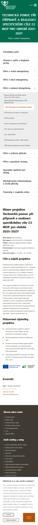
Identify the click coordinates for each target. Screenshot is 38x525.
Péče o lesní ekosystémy (15, 79)
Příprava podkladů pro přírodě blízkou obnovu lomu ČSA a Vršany (15, 96)
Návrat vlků (8, 453)
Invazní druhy (8, 458)
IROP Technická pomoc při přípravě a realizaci (18, 107)
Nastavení (8, 514)
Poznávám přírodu (10, 417)
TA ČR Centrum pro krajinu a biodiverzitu (16, 112)
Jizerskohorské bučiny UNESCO (13, 470)
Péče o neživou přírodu (14, 153)
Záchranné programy (10, 450)
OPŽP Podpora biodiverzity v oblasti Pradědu (17, 145)
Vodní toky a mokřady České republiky (15, 456)
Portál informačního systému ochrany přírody (16, 464)
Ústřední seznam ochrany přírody (13, 447)
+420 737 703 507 (8, 391)
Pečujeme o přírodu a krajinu (12, 425)
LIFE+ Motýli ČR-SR (9, 134)
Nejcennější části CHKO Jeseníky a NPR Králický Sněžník (15, 101)
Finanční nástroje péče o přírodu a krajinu (16, 445)
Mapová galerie (9, 461)
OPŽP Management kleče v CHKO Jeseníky (16, 140)
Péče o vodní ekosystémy (16, 71)
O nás (6, 431)
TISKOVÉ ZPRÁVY (9, 434)
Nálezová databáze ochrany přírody (14, 467)
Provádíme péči (11, 52)
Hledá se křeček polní (10, 472)
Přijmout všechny (29, 517)
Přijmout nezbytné (11, 520)
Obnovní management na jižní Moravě (15, 123)
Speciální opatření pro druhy (14, 171)
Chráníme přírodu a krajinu (12, 422)
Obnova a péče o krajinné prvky (16, 62)
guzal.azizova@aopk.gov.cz (10, 394)
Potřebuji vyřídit (9, 420)
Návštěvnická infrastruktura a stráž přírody (17, 182)
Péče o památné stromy (15, 161)
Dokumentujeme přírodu (11, 428)
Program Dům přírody (10, 475)
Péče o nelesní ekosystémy (16, 88)
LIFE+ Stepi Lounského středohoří (14, 129)
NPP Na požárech (9, 118)
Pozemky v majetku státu (16, 192)
